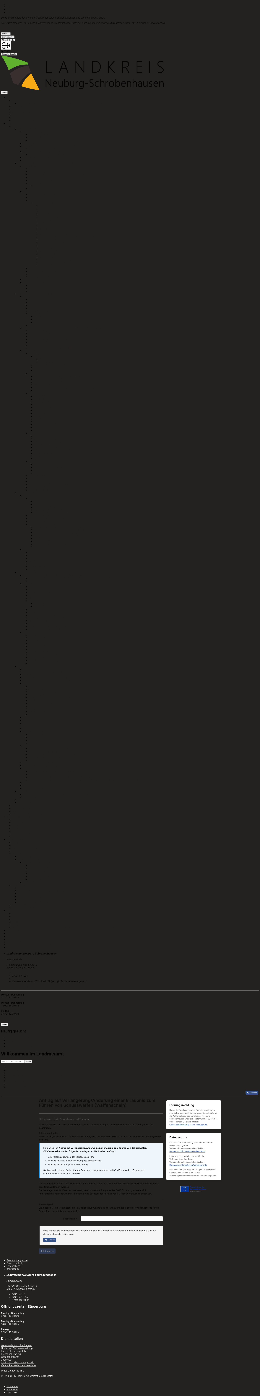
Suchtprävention (37, 742)
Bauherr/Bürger (42, 316)
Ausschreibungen (15, 930)
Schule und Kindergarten (36, 745)
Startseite (11, 1066)
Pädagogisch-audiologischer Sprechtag (49, 697)
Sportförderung (20, 885)
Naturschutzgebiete (44, 401)
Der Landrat (18, 819)
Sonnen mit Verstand (39, 740)
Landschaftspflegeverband (42, 478)
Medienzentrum (20, 904)
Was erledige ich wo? (23, 120)
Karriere (10, 939)
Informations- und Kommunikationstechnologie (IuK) (51, 146)
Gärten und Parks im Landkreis (50, 458)
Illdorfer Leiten (41, 418)
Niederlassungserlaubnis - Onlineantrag (54, 543)
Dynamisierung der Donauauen (50, 472)
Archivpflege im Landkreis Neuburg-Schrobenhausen (56, 174)
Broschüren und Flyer (39, 870)
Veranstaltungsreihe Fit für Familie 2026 (55, 603)
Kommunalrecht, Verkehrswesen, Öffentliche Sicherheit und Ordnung (53, 163)
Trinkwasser (29, 782)
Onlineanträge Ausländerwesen (44, 524)
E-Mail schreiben (20, 978)
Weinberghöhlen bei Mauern (48, 424)
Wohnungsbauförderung (41, 305)
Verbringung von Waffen (52, 262)
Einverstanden (7, 37)
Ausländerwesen (31, 495)
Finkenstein (40, 427)
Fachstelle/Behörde (44, 322)
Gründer (16, 916)
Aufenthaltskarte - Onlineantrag (50, 546)
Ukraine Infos (19, 100)
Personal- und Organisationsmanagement (45, 157)
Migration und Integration (41, 521)
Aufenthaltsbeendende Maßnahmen (53, 507)
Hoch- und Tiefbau (32, 143)
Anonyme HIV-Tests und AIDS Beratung (44, 671)
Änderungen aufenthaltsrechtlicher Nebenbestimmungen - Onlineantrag (71, 535)
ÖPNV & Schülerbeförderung (27, 814)
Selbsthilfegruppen (38, 708)
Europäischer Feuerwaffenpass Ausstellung (62, 234)
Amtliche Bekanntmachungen (27, 114)
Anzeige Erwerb (47, 219)
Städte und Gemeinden (24, 833)
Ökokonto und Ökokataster (48, 379)
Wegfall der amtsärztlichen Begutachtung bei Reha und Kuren (60, 777)
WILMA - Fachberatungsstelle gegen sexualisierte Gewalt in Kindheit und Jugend (70, 578)
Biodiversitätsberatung (40, 487)
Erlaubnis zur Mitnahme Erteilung (56, 256)
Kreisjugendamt (31, 583)
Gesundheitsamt (26, 666)
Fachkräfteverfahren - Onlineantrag (52, 538)
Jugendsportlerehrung (29, 896)
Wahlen (32, 188)
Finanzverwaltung (32, 131)
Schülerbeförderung (38, 134)
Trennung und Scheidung (41, 615)
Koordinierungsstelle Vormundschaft (47, 626)
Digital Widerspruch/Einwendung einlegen (28, 944)
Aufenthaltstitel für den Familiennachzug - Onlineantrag (63, 532)
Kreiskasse (34, 140)
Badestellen (29, 674)
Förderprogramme (38, 475)
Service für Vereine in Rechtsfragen (46, 876)
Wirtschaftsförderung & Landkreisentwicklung (47, 151)
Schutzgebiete (35, 393)
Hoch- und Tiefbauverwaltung (17, 1348)
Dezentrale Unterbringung (41, 569)
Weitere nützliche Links (40, 873)
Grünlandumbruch (43, 384)
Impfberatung (35, 688)
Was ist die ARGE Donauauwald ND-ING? (55, 467)
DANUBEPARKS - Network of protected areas (57, 470)
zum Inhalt (12, 3)
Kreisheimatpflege (37, 177)
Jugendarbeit (35, 609)
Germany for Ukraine (45, 541)
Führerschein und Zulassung (38, 282)
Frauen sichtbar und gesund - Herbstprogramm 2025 (56, 771)
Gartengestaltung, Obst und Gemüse (53, 444)
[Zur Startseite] (82, 89)
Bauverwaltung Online (39, 313)
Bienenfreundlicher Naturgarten (50, 441)
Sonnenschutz (30, 717)
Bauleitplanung (36, 302)
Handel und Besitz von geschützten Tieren (56, 364)
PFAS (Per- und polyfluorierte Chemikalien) (50, 339)
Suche (11, 40)
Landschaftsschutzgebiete (48, 404)
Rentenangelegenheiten (40, 555)
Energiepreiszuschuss (28, 899)
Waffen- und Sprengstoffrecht (44, 200)
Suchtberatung (36, 694)
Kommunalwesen (37, 183)
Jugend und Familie (22, 842)
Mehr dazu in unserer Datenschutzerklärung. (25, 28)
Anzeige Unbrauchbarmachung (55, 245)
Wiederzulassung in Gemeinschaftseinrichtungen (54, 751)
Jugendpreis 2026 (21, 831)
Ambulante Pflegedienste (41, 651)
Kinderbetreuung (37, 597)
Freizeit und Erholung (39, 489)
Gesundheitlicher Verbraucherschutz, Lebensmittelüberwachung (56, 794)
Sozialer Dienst (36, 586)
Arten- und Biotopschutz (41, 353)
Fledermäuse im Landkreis (53, 359)
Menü (4, 40)
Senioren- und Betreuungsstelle (17, 1362)
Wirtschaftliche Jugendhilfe (42, 623)
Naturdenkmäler (42, 407)
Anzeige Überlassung (50, 217)
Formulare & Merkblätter (25, 811)
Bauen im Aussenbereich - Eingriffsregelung (56, 376)
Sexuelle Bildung (37, 737)
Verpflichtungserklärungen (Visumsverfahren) (58, 512)
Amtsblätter (18, 109)
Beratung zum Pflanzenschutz (50, 453)
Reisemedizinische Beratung (43, 703)
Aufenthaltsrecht (37, 498)
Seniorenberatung (37, 663)
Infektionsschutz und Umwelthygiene (42, 723)
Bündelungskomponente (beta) (55, 265)
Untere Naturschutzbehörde (37, 350)
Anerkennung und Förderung (43, 868)
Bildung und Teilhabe (39, 563)
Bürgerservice (13, 123)
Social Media (13, 947)
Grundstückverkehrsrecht (41, 276)
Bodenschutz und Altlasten (42, 330)
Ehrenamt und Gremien (40, 481)
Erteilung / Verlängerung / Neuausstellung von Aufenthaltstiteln (67, 501)
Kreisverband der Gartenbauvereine (52, 455)
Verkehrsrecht (35, 285)
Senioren (16, 850)
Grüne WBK (45, 205)
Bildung (16, 924)
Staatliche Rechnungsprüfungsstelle (42, 279)
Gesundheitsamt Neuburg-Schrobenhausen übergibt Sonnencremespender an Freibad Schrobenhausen (83, 779)
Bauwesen (33, 299)
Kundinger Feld (41, 416)
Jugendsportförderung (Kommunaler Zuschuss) (42, 893)
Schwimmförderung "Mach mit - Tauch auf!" (40, 902)
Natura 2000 (40, 396)
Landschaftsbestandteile (47, 410)
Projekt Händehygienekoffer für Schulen (49, 757)
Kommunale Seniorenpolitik (42, 654)
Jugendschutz (35, 595)
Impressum (12, 1268)
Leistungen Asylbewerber (41, 566)
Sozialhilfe (33, 552)
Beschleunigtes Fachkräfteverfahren (53, 509)
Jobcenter (22, 799)
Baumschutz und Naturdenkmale (51, 447)
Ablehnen (5, 34)
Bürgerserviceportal (22, 805)
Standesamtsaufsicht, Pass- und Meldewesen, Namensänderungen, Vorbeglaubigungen (74, 518)
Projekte (32, 461)
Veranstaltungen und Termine (27, 111)
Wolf (14, 117)
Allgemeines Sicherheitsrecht (43, 197)
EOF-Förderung (36, 325)
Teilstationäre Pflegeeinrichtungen (46, 649)
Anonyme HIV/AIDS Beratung (43, 686)
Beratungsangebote (33, 683)
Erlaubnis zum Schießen (52, 242)
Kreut (36, 430)
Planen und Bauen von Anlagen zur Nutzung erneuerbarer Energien (69, 387)
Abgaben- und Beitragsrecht (43, 168)
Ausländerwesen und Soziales (33, 492)
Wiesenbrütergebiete (44, 413)
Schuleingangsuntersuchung (43, 760)
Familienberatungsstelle (14, 1351)
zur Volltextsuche (15, 12)
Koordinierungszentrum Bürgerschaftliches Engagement (47, 859)
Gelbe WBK (45, 208)
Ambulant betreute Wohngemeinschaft (48, 660)
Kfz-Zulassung (36, 288)
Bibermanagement (43, 370)
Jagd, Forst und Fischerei (41, 194)
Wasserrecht (35, 345)
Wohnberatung (36, 643)
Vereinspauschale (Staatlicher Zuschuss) (39, 887)
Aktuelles (11, 97)
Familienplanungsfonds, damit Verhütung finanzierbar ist (53, 677)
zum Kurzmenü (14, 9)
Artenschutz (40, 356)
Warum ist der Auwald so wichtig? (51, 464)
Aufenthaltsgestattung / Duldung (51, 504)
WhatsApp (12, 1386)
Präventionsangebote (34, 731)
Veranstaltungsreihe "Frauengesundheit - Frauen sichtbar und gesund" (65, 774)
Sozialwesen (29, 549)
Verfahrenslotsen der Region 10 (44, 629)
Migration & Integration (24, 907)
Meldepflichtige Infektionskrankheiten (48, 748)
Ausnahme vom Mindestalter (54, 239)
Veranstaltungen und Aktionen (50, 438)
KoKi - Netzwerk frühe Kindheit (44, 600)
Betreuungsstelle (37, 634)
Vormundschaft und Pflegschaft (45, 620)
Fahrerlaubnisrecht (38, 291)
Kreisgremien (19, 825)
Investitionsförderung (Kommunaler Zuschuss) (42, 890)
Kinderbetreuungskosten (41, 561)
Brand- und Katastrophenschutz (45, 268)
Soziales (16, 845)
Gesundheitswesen (38, 273)
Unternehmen (19, 919)
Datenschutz (13, 1266)
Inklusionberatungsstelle (25, 848)
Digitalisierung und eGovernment (40, 160)
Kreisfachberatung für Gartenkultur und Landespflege (56, 433)
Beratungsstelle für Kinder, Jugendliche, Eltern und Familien (54, 575)
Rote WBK (44, 211)
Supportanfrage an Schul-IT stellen (46, 148)
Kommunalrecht (31, 165)
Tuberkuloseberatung (39, 700)
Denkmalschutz (36, 308)
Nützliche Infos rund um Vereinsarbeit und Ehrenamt (50, 862)
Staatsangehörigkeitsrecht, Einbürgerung (50, 515)
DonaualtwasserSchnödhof (48, 421)
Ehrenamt (17, 853)
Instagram (12, 1389)
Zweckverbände (42, 185)
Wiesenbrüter (46, 362)
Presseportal (18, 106)
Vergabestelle (35, 137)
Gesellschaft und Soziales (20, 839)
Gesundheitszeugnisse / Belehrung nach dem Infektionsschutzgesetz (59, 680)
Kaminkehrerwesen (38, 336)
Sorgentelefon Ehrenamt (41, 879)
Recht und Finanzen (38, 865)
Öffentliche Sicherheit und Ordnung (41, 191)
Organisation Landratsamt (26, 822)
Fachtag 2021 (35, 734)
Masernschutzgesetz (34, 725)
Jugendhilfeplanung (38, 612)
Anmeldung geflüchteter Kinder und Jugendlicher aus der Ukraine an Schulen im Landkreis (64, 103)
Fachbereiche (19, 126)
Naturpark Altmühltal (45, 399)
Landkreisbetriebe (26, 802)
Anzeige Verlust (47, 254)
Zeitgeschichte (30, 720)
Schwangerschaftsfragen (36, 785)
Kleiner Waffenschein (50, 214)
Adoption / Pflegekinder (40, 589)
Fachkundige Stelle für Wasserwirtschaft (49, 347)
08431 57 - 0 (18, 972)
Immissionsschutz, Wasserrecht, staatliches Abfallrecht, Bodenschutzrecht (62, 327)
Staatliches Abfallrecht (40, 342)
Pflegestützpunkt (37, 637)
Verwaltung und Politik (18, 816)
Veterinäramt (24, 791)
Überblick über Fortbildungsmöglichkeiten (45, 882)
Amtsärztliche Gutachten (36, 669)
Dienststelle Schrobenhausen (16, 1345)
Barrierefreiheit (14, 1263)
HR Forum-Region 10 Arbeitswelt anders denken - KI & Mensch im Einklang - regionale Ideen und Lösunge (67, 927)
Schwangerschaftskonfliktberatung (41, 765)
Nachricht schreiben (16, 986)
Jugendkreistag (20, 828)
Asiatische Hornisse (44, 367)
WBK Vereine (46, 222)
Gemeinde (39, 319)
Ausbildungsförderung (40, 171)
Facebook (11, 1392)
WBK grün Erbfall (48, 251)
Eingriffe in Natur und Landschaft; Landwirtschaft (54, 373)
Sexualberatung (36, 711)
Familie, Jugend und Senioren (32, 572)
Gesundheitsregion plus (35, 788)
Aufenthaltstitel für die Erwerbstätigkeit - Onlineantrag (62, 529)
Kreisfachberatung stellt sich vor (51, 435)
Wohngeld (33, 558)
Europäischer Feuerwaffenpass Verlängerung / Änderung (69, 237)
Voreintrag (44, 225)
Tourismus (12, 936)
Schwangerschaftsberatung (43, 691)
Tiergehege (39, 390)
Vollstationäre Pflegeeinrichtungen (46, 646)
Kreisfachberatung (11, 1354)
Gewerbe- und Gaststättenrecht (44, 271)
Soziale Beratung (37, 705)
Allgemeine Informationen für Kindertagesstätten (54, 754)
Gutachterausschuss (39, 310)
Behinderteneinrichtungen (41, 657)
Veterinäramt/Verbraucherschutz (18, 1365)
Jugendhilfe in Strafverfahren (43, 592)
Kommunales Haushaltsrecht (43, 180)
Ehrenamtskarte (25, 856)
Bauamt (27, 296)
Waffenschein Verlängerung (53, 231)
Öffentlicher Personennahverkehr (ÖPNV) (50, 154)
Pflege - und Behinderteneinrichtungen (43, 728)
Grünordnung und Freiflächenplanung (53, 450)
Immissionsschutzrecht (40, 333)
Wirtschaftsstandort (22, 913)
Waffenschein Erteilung (51, 228)
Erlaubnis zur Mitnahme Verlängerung (59, 259)
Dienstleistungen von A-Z (25, 808)
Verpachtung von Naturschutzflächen (48, 484)
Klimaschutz (13, 933)
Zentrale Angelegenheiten (30, 128)
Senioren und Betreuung (35, 632)
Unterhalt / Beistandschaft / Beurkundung (50, 617)
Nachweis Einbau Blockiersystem (56, 248)
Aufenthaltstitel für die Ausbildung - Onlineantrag (59, 526)
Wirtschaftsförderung (17, 910)
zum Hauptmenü (15, 6)
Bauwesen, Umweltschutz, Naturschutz (38, 293)
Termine (16, 922)
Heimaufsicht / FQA (38, 640)
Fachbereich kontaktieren (19, 941)
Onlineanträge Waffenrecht (48, 202)
